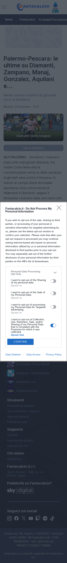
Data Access (33, 354)
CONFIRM (20, 341)
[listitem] (33, 272)
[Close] (60, 208)
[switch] (53, 281)
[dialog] (33, 281)
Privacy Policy (53, 354)
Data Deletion (13, 354)
